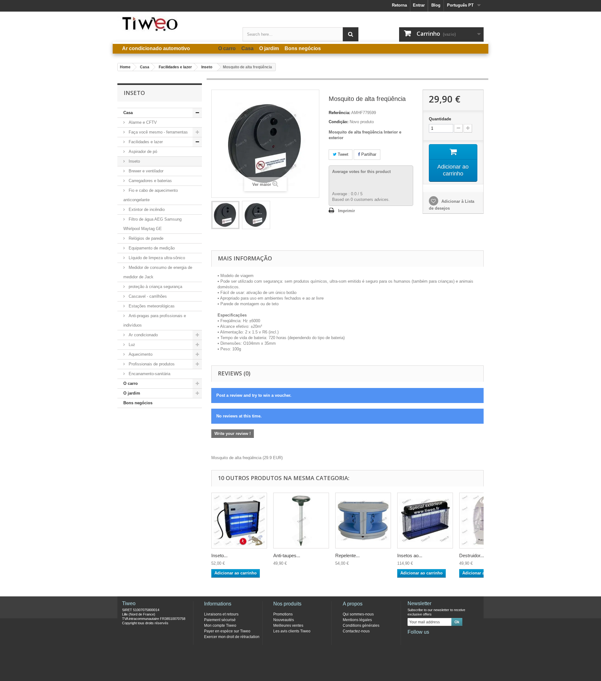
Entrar (419, 5)
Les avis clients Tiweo (292, 631)
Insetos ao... (409, 555)
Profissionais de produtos (151, 364)
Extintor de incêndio (146, 209)
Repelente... (347, 555)
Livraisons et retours (221, 614)
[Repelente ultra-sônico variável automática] (363, 520)
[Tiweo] (175, 23)
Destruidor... (471, 555)
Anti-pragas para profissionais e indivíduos (154, 320)
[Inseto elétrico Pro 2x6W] (239, 520)
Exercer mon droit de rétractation (231, 637)
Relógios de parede (145, 238)
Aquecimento (139, 354)
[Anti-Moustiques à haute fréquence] (225, 215)
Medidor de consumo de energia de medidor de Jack (157, 272)
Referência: (339, 112)
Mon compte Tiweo (220, 625)
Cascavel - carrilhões (147, 296)
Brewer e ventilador (145, 171)
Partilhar (368, 154)
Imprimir (346, 210)
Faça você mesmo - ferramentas (157, 132)
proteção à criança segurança (154, 286)
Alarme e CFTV (142, 122)
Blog (435, 5)
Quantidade (440, 119)
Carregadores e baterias (149, 180)
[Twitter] (422, 640)
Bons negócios (137, 403)
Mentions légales (357, 620)
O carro (130, 383)
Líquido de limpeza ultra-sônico (156, 257)
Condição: (338, 121)
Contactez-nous (356, 631)
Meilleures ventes (288, 625)
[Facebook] (412, 640)
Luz (131, 344)
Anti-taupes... (286, 555)
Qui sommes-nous (358, 614)
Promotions (283, 614)
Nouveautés (283, 620)
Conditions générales (361, 625)
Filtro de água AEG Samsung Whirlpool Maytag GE (152, 224)
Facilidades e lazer (145, 141)
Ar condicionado (142, 335)
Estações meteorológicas (151, 306)
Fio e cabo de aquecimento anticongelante (150, 195)
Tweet (342, 154)
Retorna (399, 5)
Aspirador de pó (142, 151)
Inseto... (219, 555)
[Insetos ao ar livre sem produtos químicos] (425, 520)
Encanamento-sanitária (148, 373)
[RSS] (453, 640)
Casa (128, 112)
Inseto (133, 161)
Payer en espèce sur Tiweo (227, 631)
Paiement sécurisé (220, 620)
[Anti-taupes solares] (301, 520)
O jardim (131, 393)
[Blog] (443, 640)
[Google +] (432, 640)
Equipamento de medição (151, 248)
